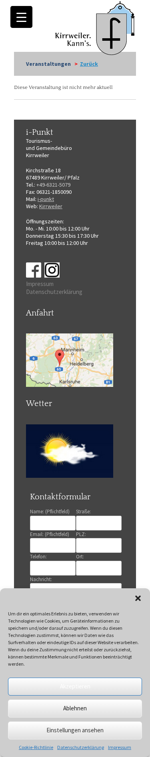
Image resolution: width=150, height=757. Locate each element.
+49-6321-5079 (53, 184)
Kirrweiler (50, 206)
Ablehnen (75, 708)
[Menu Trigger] (21, 17)
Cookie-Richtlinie (36, 747)
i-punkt (46, 199)
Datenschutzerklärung (80, 747)
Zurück (89, 63)
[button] (138, 598)
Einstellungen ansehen (75, 730)
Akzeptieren (75, 686)
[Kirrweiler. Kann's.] (95, 27)
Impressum (119, 747)
